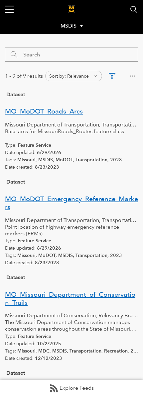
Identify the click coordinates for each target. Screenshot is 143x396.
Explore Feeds (77, 388)
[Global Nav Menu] (9, 9)
